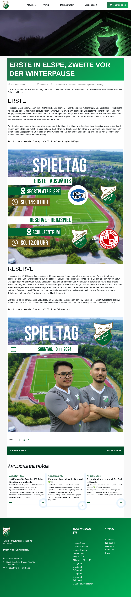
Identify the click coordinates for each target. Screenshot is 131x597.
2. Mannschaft (71, 85)
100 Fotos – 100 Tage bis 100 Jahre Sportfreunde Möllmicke (26, 489)
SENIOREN (82, 85)
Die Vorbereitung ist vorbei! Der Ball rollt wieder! (104, 489)
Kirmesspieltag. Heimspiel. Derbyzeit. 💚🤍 (65, 489)
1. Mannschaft (59, 85)
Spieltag (100, 85)
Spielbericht (91, 85)
